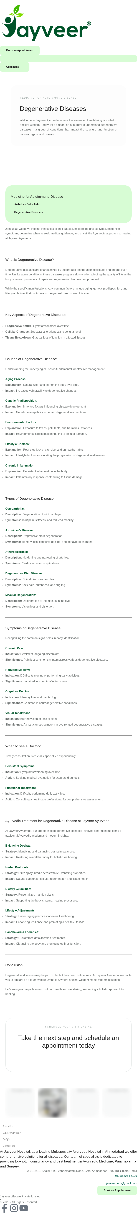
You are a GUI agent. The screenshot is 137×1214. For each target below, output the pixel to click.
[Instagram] (14, 1208)
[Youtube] (23, 1208)
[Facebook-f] (4, 1208)
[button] (20, 50)
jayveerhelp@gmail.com (121, 1183)
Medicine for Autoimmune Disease (48, 98)
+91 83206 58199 (126, 1175)
